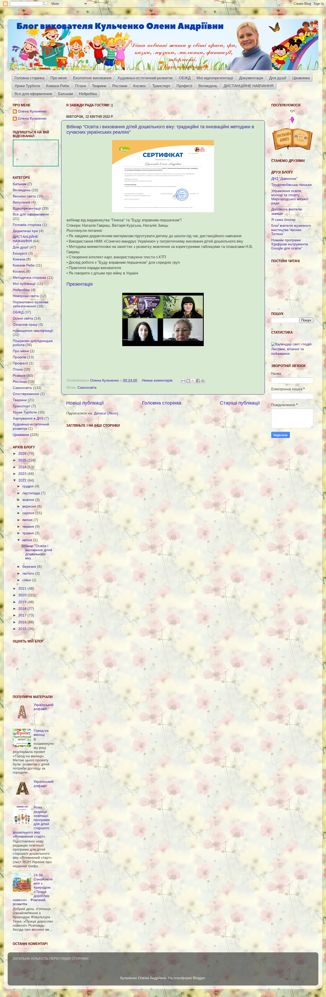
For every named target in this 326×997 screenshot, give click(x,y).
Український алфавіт (43, 707)
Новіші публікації (85, 403)
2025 (23, 460)
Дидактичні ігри (25, 231)
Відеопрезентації (27, 208)
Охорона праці (25, 324)
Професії (184, 86)
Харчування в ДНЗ (28, 418)
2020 (23, 595)
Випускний (21, 202)
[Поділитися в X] (193, 380)
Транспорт (161, 86)
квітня (27, 540)
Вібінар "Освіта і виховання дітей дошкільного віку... (36, 552)
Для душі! (277, 78)
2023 (23, 474)
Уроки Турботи (27, 86)
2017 (23, 615)
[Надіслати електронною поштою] (183, 380)
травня (28, 533)
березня (29, 567)
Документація (251, 78)
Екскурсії (20, 253)
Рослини (119, 86)
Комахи (19, 259)
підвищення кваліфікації (33, 331)
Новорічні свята (26, 296)
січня (27, 580)
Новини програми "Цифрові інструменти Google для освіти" (289, 244)
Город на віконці (41, 733)
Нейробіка (88, 94)
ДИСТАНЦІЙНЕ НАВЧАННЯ (249, 86)
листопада (31, 493)
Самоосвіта (87, 387)
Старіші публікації (240, 403)
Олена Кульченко (32, 111)
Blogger (199, 978)
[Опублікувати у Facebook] (197, 380)
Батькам (65, 94)
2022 (23, 480)
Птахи (80, 86)
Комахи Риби (57, 86)
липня (28, 520)
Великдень (208, 86)
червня (28, 526)
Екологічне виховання (92, 78)
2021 (23, 588)
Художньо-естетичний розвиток (145, 78)
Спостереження (26, 394)
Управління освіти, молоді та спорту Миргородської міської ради (289, 197)
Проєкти (19, 357)
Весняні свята (24, 196)
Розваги (19, 375)
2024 (23, 467)
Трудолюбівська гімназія (291, 185)
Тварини (99, 86)
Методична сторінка (29, 278)
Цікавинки (301, 78)
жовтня (28, 500)
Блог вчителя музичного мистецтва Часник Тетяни (291, 230)
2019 (23, 602)
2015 (23, 629)
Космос (139, 86)
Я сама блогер (283, 220)
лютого (28, 573)
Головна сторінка (29, 78)
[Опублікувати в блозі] (188, 380)
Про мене (58, 78)
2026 (23, 454)
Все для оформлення (33, 94)
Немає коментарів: (158, 380)
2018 (23, 609)
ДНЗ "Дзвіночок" (284, 179)
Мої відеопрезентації (215, 78)
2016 (23, 622)
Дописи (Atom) (106, 413)
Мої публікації (24, 284)
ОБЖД (185, 78)
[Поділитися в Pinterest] (202, 380)
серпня (28, 513)
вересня (29, 506)
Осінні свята (23, 318)
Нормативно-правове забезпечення (30, 304)
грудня (28, 486)
